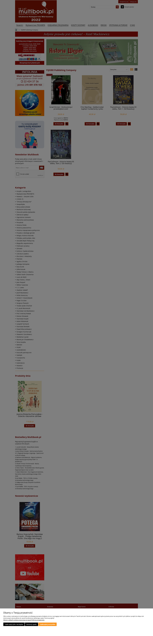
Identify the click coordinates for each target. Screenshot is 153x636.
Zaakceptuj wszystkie (47, 624)
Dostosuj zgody (31, 624)
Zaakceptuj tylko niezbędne (14, 624)
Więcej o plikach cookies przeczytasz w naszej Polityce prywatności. (24, 620)
